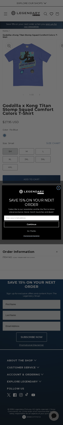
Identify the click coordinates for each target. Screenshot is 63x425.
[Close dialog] (58, 188)
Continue (31, 224)
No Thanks (31, 231)
